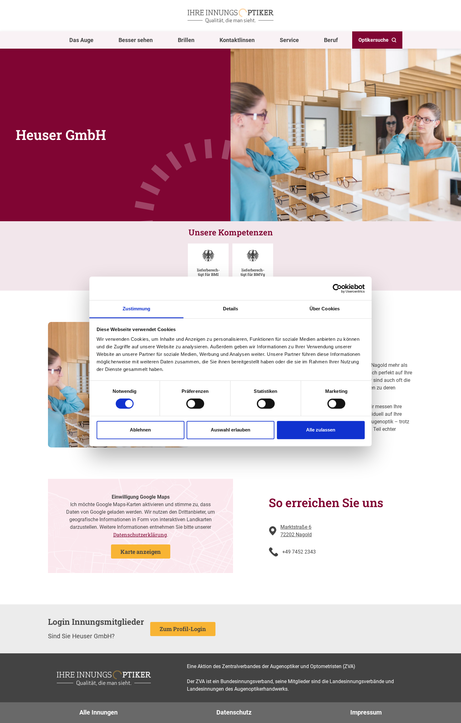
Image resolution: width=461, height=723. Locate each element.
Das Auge (81, 40)
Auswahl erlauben (230, 429)
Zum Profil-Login (183, 629)
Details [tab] (230, 308)
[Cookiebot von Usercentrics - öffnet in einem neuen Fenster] (337, 288)
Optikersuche (373, 40)
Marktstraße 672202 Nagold (296, 531)
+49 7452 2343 (299, 552)
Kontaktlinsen (237, 40)
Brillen (186, 40)
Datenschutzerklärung (140, 534)
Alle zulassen (320, 429)
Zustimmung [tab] (137, 308)
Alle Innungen (98, 712)
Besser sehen (136, 40)
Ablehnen (140, 429)
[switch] (195, 404)
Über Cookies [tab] (325, 308)
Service (289, 40)
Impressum (366, 712)
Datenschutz (234, 712)
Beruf (331, 40)
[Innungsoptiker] (230, 15)
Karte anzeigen (140, 551)
